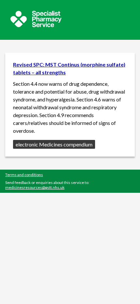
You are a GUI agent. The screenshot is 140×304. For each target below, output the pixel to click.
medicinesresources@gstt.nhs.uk (34, 187)
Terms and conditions (24, 174)
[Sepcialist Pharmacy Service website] (36, 25)
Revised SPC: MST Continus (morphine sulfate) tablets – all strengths (69, 68)
